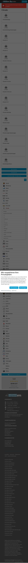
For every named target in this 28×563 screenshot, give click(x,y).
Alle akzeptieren (14, 287)
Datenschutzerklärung (6, 290)
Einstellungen (23, 287)
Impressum (14, 290)
